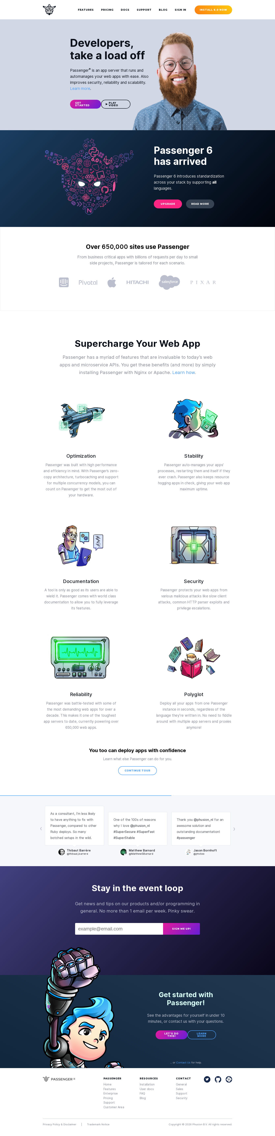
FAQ (142, 1093)
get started (82, 104)
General (181, 1084)
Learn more (80, 88)
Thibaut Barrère (79, 852)
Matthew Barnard (142, 852)
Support (109, 1102)
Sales (179, 1089)
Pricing (108, 1098)
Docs (125, 9)
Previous (41, 829)
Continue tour (137, 770)
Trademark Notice (98, 1124)
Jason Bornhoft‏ (205, 852)
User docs (147, 1089)
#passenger (186, 838)
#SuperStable (124, 838)
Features (109, 1089)
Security (182, 1098)
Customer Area (113, 1107)
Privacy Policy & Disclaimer (59, 1124)
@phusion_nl (140, 826)
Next (234, 829)
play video (113, 104)
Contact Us (183, 1062)
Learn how (183, 372)
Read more (200, 203)
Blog (143, 1098)
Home (107, 1084)
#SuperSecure (125, 832)
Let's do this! (171, 1034)
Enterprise (110, 1093)
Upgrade (168, 203)
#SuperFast (146, 832)
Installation (147, 1084)
